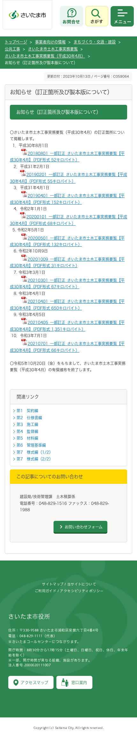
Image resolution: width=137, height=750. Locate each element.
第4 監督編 (27, 431)
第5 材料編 (27, 438)
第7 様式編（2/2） (35, 459)
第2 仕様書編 (29, 418)
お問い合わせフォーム (84, 527)
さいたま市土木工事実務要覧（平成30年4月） (45, 56)
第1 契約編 (27, 411)
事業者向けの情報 (50, 42)
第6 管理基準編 (31, 445)
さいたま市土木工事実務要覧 (53, 49)
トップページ (16, 42)
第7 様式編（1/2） (35, 452)
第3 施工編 (27, 424)
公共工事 (12, 49)
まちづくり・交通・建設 (95, 42)
